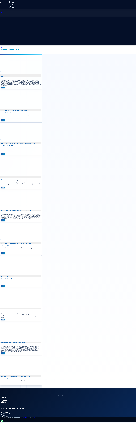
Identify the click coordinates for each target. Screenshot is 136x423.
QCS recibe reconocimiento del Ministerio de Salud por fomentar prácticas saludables (18, 143)
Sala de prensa (12, 112)
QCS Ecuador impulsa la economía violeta (9, 276)
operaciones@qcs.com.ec (4, 416)
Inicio (1, 47)
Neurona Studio (25, 417)
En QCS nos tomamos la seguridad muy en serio (10, 177)
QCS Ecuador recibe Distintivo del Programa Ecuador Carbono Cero (14, 110)
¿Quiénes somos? (4, 400)
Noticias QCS (7, 112)
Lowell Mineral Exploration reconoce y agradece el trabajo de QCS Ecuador (15, 376)
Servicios (3, 401)
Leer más (3, 87)
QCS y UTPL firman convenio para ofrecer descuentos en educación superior (16, 210)
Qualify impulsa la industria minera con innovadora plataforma (13, 342)
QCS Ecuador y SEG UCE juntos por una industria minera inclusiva (13, 308)
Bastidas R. (34, 417)
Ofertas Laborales (4, 402)
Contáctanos (4, 403)
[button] (2, 421)
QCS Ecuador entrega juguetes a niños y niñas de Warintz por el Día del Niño (16, 243)
